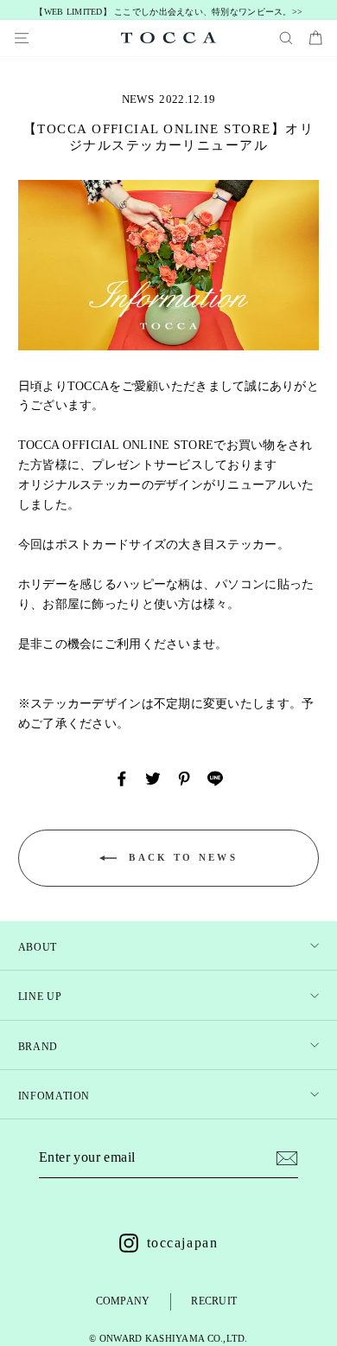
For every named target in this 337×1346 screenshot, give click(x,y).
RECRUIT (214, 1301)
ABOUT (37, 947)
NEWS (138, 99)
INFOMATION (54, 1096)
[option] (169, 12)
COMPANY (123, 1301)
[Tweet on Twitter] (153, 778)
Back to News (181, 857)
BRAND (38, 1047)
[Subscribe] (287, 1158)
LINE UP (39, 996)
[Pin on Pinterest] (184, 778)
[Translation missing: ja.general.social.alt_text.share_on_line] (215, 778)
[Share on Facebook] (122, 778)
